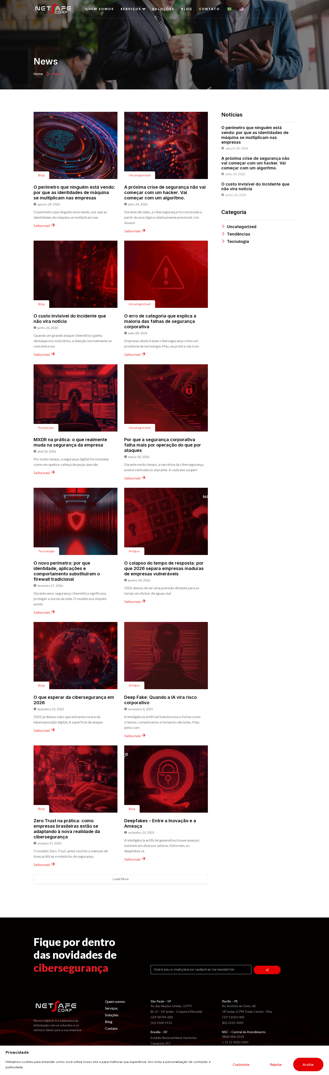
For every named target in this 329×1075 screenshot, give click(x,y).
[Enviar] (267, 970)
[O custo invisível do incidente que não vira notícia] (76, 274)
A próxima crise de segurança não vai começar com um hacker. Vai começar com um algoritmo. (165, 192)
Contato (209, 9)
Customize (241, 1064)
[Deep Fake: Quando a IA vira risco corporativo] (166, 655)
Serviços (131, 9)
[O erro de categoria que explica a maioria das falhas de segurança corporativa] (166, 274)
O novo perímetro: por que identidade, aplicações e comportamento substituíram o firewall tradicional (67, 571)
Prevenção (46, 428)
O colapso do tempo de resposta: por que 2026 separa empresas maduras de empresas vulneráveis (164, 568)
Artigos (134, 551)
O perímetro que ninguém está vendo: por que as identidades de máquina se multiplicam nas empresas (74, 192)
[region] (164, 1060)
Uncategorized (140, 175)
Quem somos (99, 9)
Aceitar (308, 1064)
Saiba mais (42, 225)
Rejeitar (276, 1064)
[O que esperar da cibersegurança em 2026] (76, 655)
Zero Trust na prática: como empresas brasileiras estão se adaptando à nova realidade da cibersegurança (67, 829)
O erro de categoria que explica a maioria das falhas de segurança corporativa (160, 321)
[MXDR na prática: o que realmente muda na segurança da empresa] (76, 398)
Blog (186, 9)
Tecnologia (46, 551)
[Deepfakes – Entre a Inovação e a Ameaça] (166, 779)
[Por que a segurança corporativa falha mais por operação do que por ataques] (166, 398)
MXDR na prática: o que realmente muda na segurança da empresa (70, 442)
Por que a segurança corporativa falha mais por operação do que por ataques (162, 445)
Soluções (163, 9)
